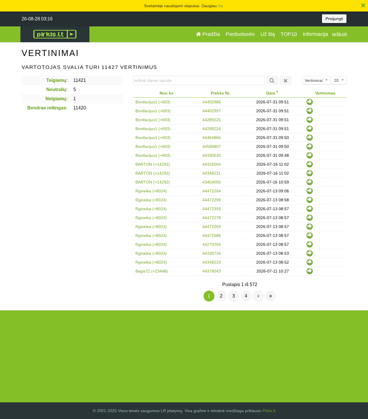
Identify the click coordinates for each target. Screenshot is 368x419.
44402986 (211, 102)
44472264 (211, 191)
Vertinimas (325, 93)
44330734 (211, 253)
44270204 (211, 244)
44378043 (211, 271)
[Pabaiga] (270, 296)
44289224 (211, 128)
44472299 (211, 200)
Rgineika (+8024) (151, 191)
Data (270, 93)
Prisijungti (334, 18)
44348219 (211, 262)
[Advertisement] (184, 356)
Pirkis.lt (268, 410)
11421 (79, 80)
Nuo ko (167, 93)
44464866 (211, 137)
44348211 (211, 173)
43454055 (211, 182)
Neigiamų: (56, 98)
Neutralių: (57, 89)
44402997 (211, 111)
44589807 (211, 146)
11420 (79, 107)
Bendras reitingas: (47, 107)
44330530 (211, 155)
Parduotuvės (240, 34)
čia (220, 5)
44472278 (211, 217)
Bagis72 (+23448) (151, 271)
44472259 (211, 226)
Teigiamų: (57, 80)
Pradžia (210, 34)
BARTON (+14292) (152, 164)
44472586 (211, 235)
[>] (258, 296)
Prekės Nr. (220, 93)
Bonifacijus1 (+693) (152, 102)
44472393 (211, 208)
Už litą (267, 34)
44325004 (211, 164)
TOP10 (289, 34)
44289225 (211, 119)
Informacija (315, 34)
